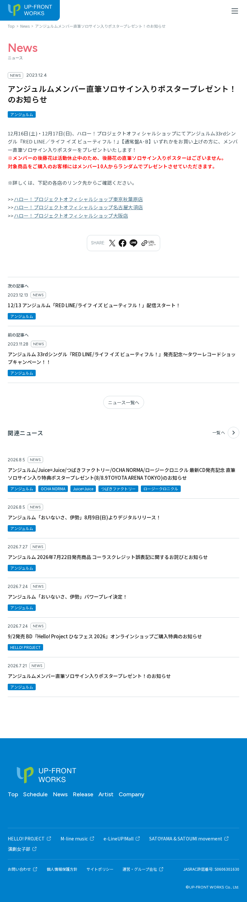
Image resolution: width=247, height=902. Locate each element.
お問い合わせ (19, 869)
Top (13, 794)
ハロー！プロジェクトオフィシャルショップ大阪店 (71, 215)
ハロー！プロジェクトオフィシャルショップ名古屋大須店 (78, 207)
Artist (106, 794)
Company (131, 794)
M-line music (74, 838)
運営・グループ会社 (140, 869)
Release (83, 794)
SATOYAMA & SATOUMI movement (185, 838)
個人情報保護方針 (62, 869)
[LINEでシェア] (133, 243)
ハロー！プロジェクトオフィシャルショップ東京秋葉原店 (78, 199)
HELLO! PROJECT (26, 838)
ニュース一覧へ (123, 402)
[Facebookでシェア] (122, 243)
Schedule (35, 794)
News (60, 794)
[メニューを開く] (235, 11)
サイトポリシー (100, 869)
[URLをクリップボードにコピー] (148, 243)
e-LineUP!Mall (118, 838)
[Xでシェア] (112, 243)
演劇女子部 (19, 849)
